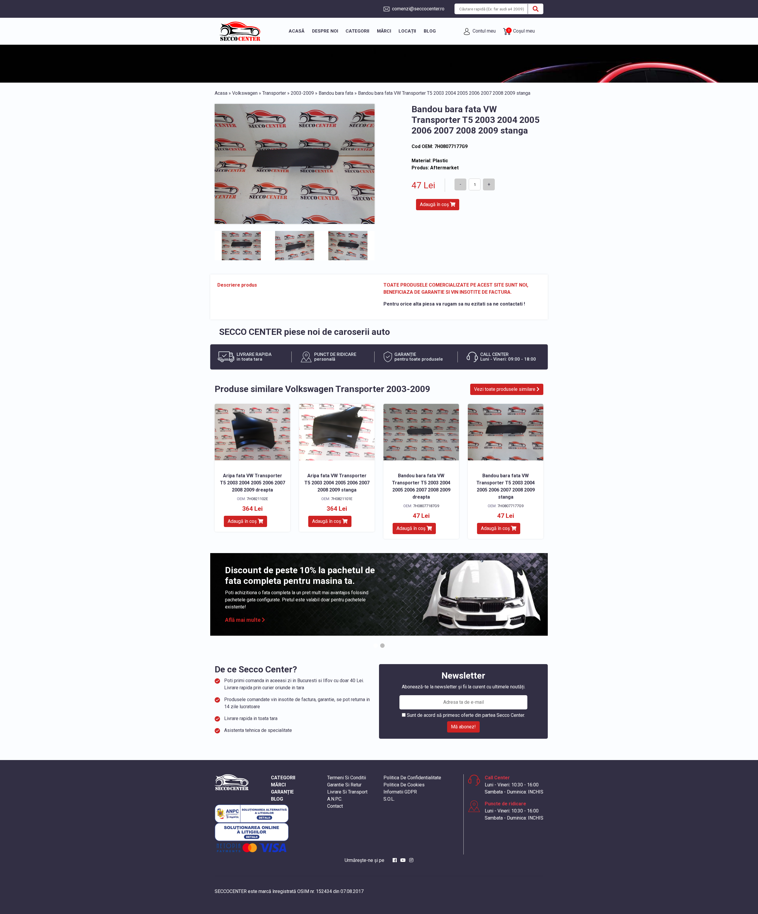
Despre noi (325, 31)
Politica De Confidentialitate (412, 777)
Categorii (357, 31)
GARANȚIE (282, 792)
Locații (407, 31)
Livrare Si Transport (347, 792)
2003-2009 (302, 93)
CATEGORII (283, 777)
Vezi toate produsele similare (505, 389)
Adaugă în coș (435, 204)
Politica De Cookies (404, 785)
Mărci (384, 31)
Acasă (296, 31)
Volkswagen (245, 93)
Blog (430, 31)
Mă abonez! (463, 727)
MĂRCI (278, 785)
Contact (335, 806)
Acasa (221, 93)
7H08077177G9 (510, 506)
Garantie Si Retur (344, 785)
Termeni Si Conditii (346, 777)
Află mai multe (243, 620)
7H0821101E (341, 499)
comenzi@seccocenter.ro (417, 9)
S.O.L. (389, 799)
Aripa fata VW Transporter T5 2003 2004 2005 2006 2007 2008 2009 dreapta (252, 483)
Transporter (274, 93)
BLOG (277, 799)
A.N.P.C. (334, 799)
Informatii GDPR (400, 792)
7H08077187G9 (426, 506)
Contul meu (483, 31)
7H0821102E (257, 499)
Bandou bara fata (336, 93)
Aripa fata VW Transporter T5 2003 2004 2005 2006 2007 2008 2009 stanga (337, 483)
